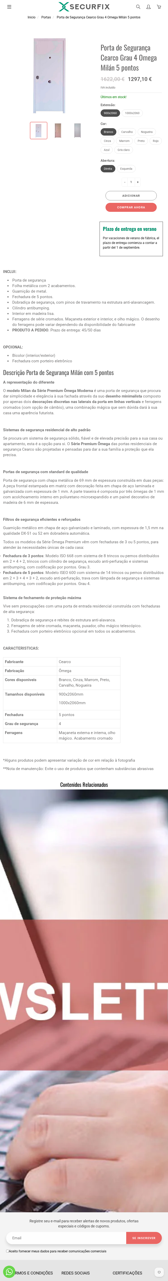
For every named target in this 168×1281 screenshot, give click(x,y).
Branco (108, 132)
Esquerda (126, 168)
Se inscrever (144, 1238)
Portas (46, 17)
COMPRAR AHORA (131, 207)
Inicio (31, 17)
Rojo (156, 141)
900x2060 (110, 113)
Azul (106, 150)
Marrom (124, 141)
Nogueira (147, 132)
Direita (108, 168)
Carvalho (127, 132)
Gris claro (124, 150)
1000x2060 (132, 113)
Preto (141, 141)
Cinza (107, 141)
